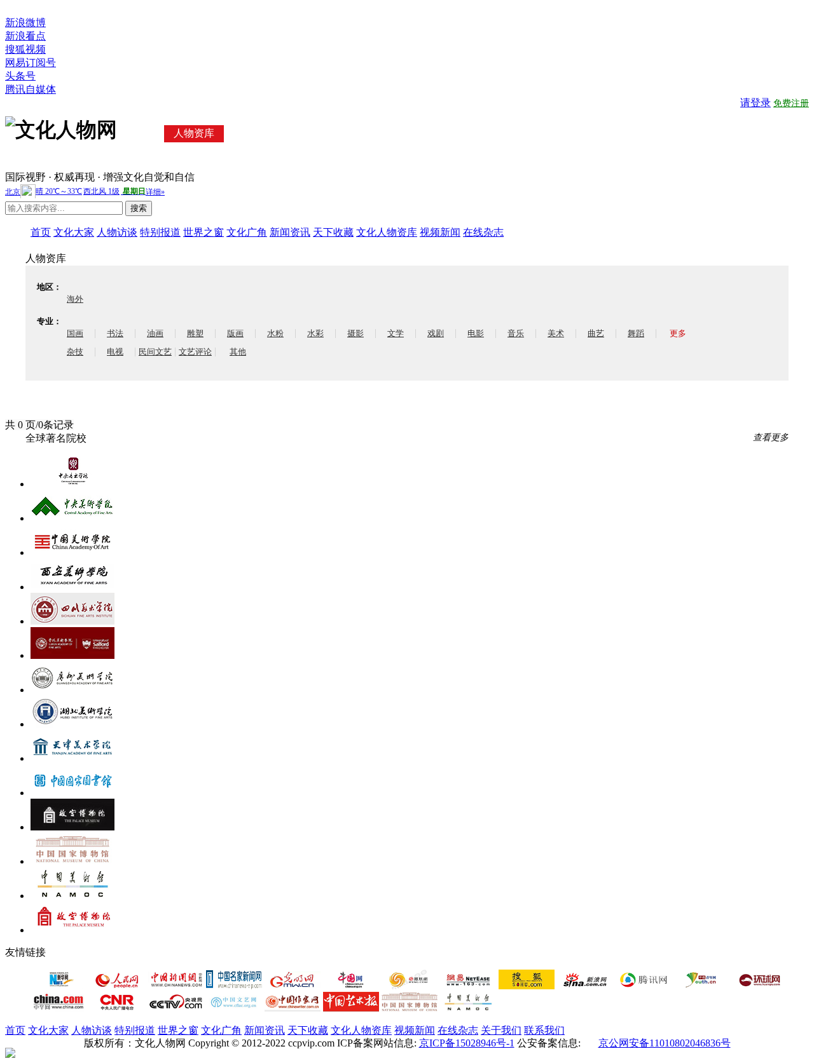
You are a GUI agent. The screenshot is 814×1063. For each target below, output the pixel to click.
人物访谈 (117, 232)
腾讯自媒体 (30, 89)
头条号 (20, 76)
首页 (41, 232)
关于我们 (501, 1030)
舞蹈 (636, 333)
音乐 (515, 333)
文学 (395, 333)
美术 (556, 333)
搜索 (138, 208)
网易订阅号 (30, 62)
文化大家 (73, 232)
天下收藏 (333, 232)
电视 (115, 351)
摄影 (355, 333)
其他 (238, 351)
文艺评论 (195, 351)
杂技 (75, 351)
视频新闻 (440, 232)
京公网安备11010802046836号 (664, 1043)
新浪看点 (25, 35)
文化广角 (246, 232)
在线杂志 (483, 232)
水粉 (275, 333)
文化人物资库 (386, 232)
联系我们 (544, 1030)
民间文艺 (155, 351)
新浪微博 (25, 22)
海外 (75, 299)
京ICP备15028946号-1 (466, 1043)
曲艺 (596, 333)
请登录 (755, 102)
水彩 (315, 333)
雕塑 (195, 333)
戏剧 (435, 333)
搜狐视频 (25, 49)
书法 (115, 333)
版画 (235, 333)
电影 (475, 333)
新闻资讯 (290, 232)
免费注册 (791, 103)
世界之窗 (203, 232)
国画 (75, 333)
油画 (155, 333)
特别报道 (160, 232)
